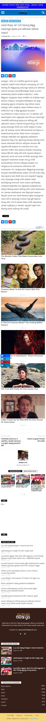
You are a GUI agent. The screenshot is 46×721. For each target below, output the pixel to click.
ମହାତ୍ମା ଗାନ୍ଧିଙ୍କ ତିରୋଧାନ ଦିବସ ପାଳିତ (36, 440)
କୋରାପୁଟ (10, 17)
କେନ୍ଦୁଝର (4, 705)
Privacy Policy (29, 715)
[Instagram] (25, 634)
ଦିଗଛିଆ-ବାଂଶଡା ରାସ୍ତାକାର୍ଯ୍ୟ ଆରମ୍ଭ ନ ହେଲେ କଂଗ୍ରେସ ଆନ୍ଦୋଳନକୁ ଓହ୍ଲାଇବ (19, 572)
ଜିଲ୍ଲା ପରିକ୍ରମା (15, 21)
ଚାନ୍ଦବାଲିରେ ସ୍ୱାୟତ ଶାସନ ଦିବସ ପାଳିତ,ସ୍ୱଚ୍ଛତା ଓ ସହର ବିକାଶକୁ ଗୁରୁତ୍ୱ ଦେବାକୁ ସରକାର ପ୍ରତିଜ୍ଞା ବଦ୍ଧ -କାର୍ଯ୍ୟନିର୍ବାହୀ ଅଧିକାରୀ (38, 488)
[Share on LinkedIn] (14, 75)
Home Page (10, 715)
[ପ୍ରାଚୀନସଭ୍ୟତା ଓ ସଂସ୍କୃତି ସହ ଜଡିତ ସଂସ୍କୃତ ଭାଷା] (23, 479)
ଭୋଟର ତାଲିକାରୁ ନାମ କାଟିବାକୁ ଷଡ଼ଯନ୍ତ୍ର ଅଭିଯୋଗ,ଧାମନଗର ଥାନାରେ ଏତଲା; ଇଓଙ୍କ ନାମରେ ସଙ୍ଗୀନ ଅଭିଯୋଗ (21, 602)
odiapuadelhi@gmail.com (27, 630)
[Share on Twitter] (6, 75)
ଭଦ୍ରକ (3, 693)
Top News (4, 699)
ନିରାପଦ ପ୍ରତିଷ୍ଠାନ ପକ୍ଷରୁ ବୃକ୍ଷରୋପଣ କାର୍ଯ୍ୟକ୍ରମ (18, 583)
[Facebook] (21, 634)
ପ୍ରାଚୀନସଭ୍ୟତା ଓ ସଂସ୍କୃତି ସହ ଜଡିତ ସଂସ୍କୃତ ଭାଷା (22, 486)
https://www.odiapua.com (23, 465)
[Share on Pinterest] (10, 75)
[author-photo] (23, 455)
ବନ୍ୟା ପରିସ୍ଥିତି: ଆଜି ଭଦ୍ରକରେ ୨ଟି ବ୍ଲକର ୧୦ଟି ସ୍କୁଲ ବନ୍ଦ (20, 578)
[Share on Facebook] (2, 75)
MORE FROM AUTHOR (30, 471)
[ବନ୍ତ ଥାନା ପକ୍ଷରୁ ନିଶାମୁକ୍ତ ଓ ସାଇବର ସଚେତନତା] (8, 479)
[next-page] (24, 494)
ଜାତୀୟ (3, 696)
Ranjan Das (6, 36)
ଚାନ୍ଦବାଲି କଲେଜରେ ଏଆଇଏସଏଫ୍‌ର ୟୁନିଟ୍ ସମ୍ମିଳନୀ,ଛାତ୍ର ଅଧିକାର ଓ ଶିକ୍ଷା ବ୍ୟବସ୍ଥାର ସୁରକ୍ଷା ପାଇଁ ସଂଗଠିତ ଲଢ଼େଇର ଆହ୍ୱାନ (23, 564)
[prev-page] (22, 494)
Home (3, 17)
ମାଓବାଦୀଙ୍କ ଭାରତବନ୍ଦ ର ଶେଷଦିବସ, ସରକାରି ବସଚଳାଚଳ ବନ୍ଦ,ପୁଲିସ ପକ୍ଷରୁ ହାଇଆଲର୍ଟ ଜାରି (11, 442)
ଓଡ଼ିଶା (2, 689)
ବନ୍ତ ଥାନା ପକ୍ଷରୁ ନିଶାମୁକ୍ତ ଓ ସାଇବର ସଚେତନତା (8, 486)
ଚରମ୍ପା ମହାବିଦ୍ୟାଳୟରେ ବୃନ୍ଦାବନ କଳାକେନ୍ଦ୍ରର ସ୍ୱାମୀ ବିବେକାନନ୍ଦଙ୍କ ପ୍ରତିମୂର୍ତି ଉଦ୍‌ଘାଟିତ (19, 589)
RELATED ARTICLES (15, 471)
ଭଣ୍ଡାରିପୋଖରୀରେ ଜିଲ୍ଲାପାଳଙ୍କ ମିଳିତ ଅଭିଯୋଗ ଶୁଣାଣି (19, 596)
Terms (37, 715)
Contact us (19, 715)
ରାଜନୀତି (3, 702)
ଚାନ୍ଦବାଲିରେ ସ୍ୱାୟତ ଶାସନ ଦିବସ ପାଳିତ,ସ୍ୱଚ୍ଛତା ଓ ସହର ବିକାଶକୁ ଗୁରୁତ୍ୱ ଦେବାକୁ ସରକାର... (29, 669)
